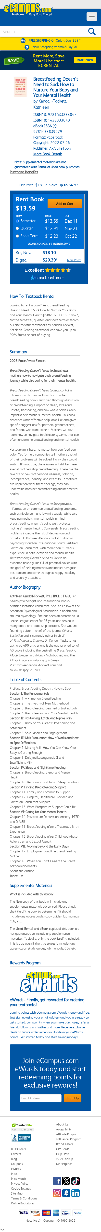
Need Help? (33, 1220)
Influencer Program (68, 1139)
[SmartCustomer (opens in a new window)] (47, 278)
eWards (16, 1169)
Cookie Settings (21, 1188)
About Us (62, 1124)
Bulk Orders (18, 1149)
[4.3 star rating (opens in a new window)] (58, 270)
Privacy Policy (19, 1183)
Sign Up (73, 1098)
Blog (14, 1159)
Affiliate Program (67, 1134)
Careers (16, 1154)
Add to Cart (64, 204)
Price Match (18, 1178)
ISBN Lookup (64, 1159)
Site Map (17, 1193)
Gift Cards (62, 1149)
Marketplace (64, 1164)
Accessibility (64, 1129)
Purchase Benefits (24, 172)
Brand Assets (64, 1144)
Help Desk (62, 1154)
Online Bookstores (22, 1203)
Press (14, 1174)
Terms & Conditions (24, 1198)
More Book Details (47, 154)
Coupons (17, 1164)
